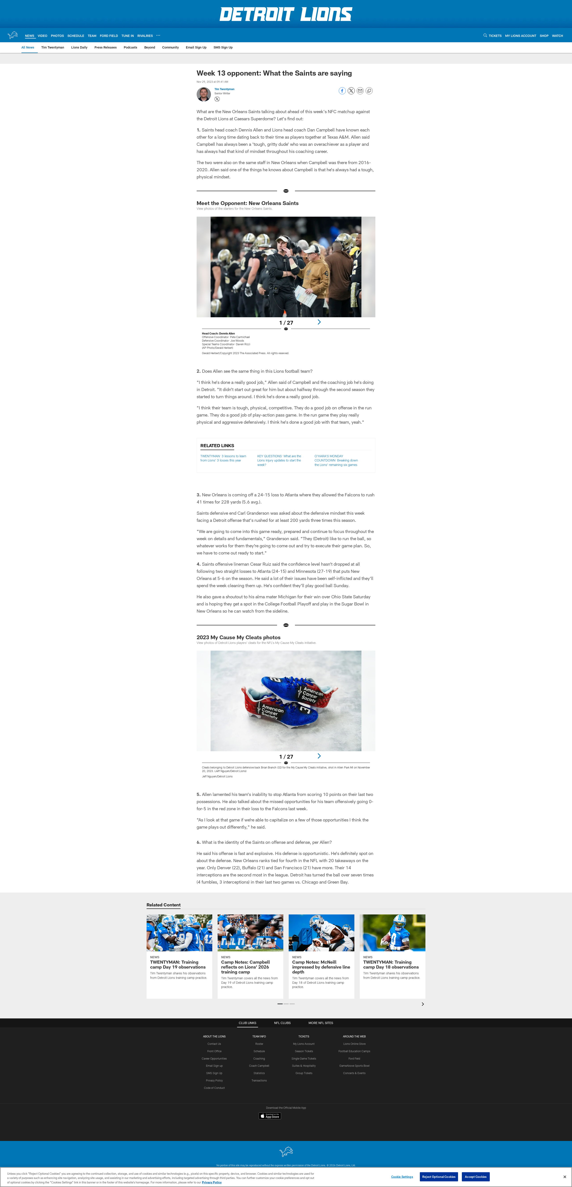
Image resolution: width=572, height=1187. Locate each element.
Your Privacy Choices (344, 1157)
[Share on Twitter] (351, 93)
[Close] (565, 1177)
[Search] (485, 35)
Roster (259, 1043)
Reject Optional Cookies (439, 1176)
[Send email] (360, 93)
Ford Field (354, 1058)
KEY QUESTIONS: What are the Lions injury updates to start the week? (279, 460)
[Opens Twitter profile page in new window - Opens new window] (217, 99)
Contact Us (214, 1043)
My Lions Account (304, 1043)
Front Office (214, 1051)
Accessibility (207, 1157)
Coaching (259, 1058)
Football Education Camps (354, 1051)
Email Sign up (214, 1065)
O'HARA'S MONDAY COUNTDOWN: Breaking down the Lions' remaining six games (336, 460)
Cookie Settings (386, 1157)
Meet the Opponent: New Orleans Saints (248, 203)
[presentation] (423, 1004)
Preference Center (426, 1157)
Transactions (259, 1080)
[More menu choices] (158, 35)
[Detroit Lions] (286, 1136)
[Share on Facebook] (342, 93)
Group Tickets (304, 1073)
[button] (280, 1003)
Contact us (140, 1157)
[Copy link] (369, 91)
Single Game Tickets (304, 1058)
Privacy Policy (214, 1080)
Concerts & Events (354, 1073)
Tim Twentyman (224, 89)
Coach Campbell (259, 1065)
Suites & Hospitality (304, 1065)
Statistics (259, 1073)
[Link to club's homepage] (12, 35)
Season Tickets (304, 1051)
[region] (286, 1177)
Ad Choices (307, 1157)
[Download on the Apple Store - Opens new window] (269, 1116)
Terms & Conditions (245, 1157)
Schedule (259, 1051)
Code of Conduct (214, 1087)
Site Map (279, 1157)
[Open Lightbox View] (286, 288)
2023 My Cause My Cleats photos (239, 637)
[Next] (319, 322)
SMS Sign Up (214, 1073)
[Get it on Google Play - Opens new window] (300, 1118)
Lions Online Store (354, 1043)
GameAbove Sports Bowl (354, 1065)
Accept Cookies (476, 1176)
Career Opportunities (214, 1058)
